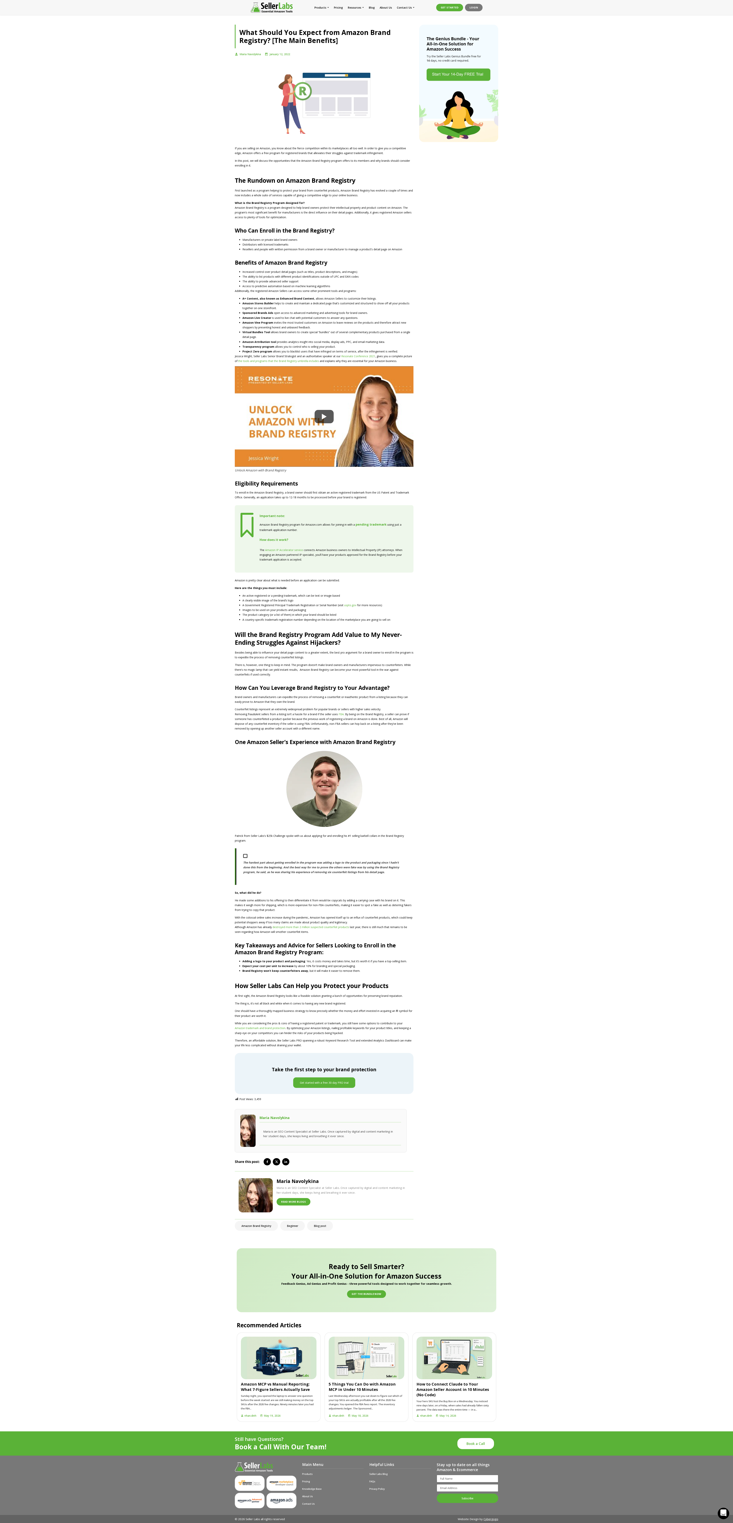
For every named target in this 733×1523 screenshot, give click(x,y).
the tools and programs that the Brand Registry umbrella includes (278, 361)
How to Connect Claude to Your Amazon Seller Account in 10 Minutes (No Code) (453, 1389)
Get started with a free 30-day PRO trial (324, 1082)
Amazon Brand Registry (256, 1226)
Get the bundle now (366, 1294)
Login (474, 7)
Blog (372, 7)
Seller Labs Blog (378, 1474)
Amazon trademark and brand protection (260, 1028)
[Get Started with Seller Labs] (458, 83)
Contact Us (404, 7)
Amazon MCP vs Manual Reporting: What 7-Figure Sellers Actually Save (275, 1387)
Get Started (450, 7)
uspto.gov (350, 605)
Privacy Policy (377, 1489)
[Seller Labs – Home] (265, 1467)
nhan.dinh (250, 1415)
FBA (341, 714)
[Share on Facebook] (267, 1161)
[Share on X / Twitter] (276, 1161)
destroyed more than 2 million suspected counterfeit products (311, 927)
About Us (386, 7)
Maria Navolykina (250, 54)
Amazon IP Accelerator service (284, 550)
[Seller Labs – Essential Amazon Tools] (271, 7)
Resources (354, 7)
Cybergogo (491, 1519)
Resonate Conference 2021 (358, 356)
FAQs (372, 1481)
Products (320, 7)
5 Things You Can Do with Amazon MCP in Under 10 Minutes (362, 1387)
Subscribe (467, 1498)
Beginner (292, 1226)
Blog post (320, 1226)
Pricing (338, 7)
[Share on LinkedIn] (285, 1161)
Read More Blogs (293, 1201)
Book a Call (475, 1443)
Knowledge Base (312, 1489)
